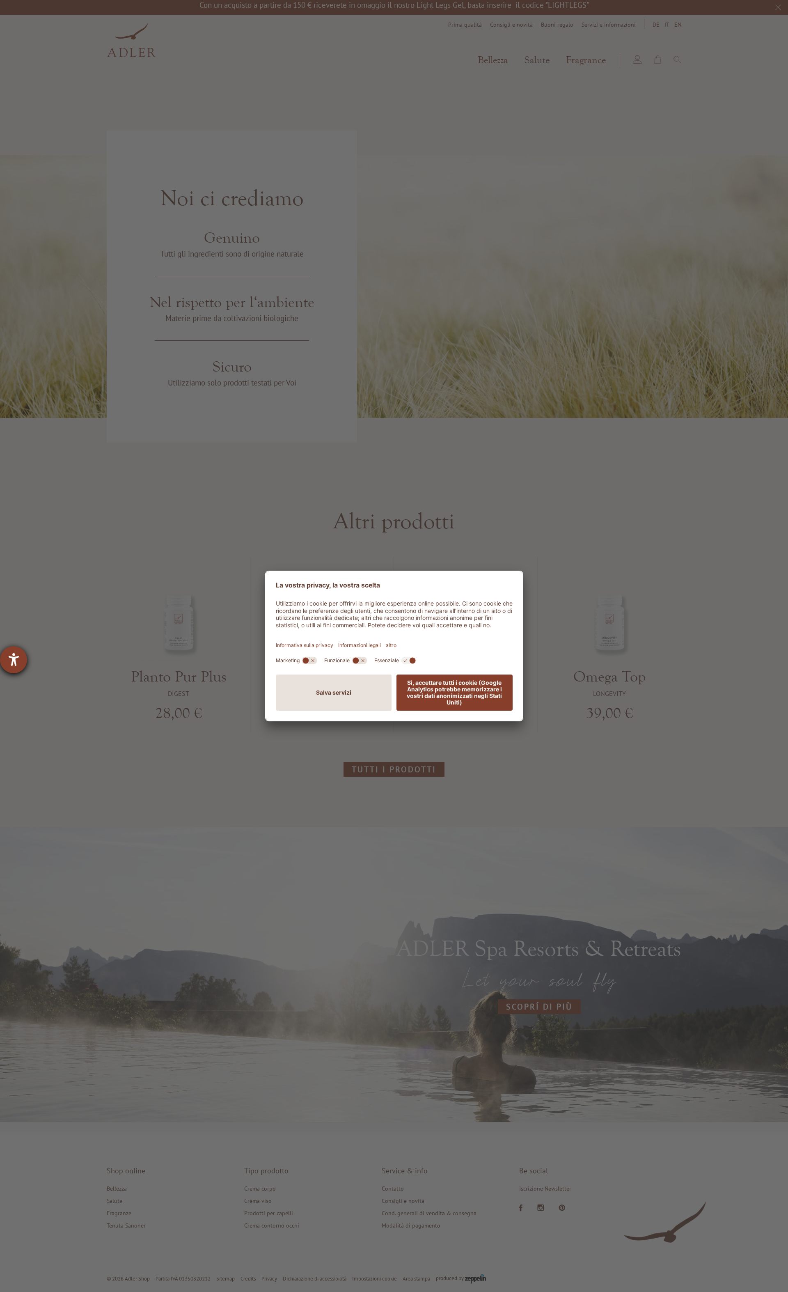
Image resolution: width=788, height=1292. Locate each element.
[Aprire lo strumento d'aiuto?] (13, 659)
